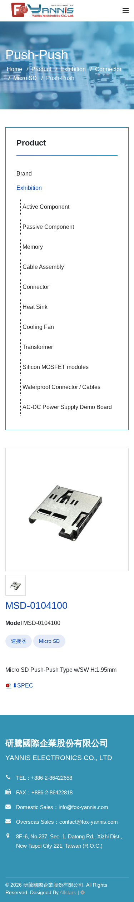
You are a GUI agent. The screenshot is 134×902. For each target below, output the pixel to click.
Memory (33, 247)
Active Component (46, 207)
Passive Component (48, 227)
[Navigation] (126, 10)
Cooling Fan (38, 327)
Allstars (68, 892)
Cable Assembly (43, 267)
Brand (24, 174)
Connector (36, 287)
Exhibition (29, 188)
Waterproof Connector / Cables (61, 387)
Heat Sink (35, 307)
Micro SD (49, 641)
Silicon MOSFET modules (56, 367)
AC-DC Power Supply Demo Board (67, 407)
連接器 (18, 641)
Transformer (38, 347)
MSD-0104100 (36, 605)
